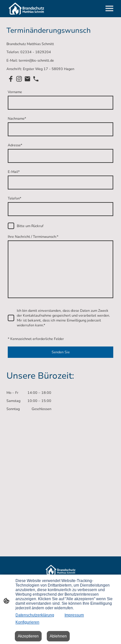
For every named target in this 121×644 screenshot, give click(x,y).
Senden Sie (61, 352)
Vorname (15, 92)
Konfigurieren (27, 622)
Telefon (14, 198)
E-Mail (14, 171)
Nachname (17, 118)
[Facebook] (11, 79)
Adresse (15, 145)
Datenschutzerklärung (34, 615)
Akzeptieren (28, 636)
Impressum (74, 615)
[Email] (27, 79)
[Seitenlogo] (26, 8)
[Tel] (36, 79)
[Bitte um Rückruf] (11, 226)
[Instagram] (19, 79)
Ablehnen (58, 636)
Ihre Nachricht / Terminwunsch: (33, 236)
